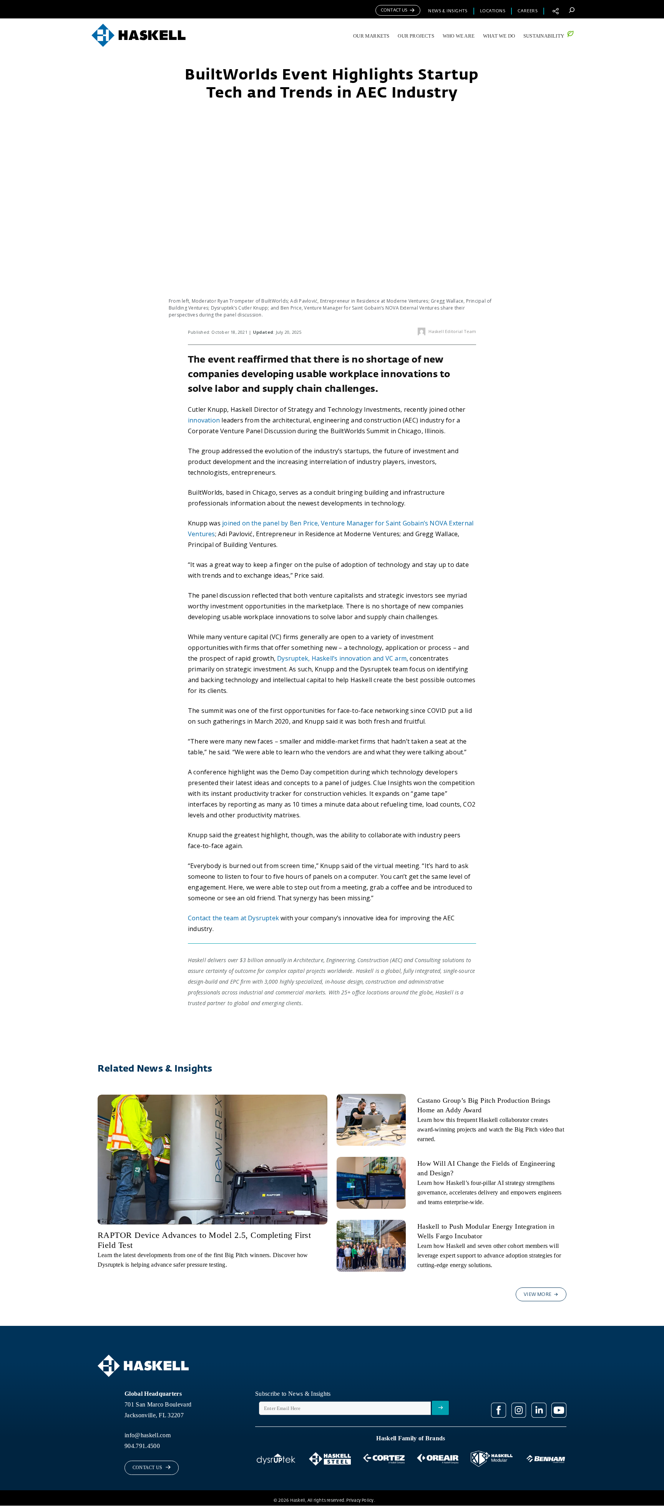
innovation (204, 420)
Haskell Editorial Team (452, 331)
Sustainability (543, 36)
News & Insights (447, 11)
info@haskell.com (147, 1435)
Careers (528, 11)
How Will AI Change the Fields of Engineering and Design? (486, 1168)
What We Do (499, 36)
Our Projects (416, 36)
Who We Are (459, 36)
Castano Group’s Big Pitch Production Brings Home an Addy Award (483, 1105)
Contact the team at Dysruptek (233, 918)
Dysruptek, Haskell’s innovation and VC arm (342, 658)
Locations (493, 11)
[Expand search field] (571, 9)
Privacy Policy (360, 1500)
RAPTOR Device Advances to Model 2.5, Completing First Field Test (204, 1240)
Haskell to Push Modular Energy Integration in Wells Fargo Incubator (485, 1231)
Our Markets (371, 36)
